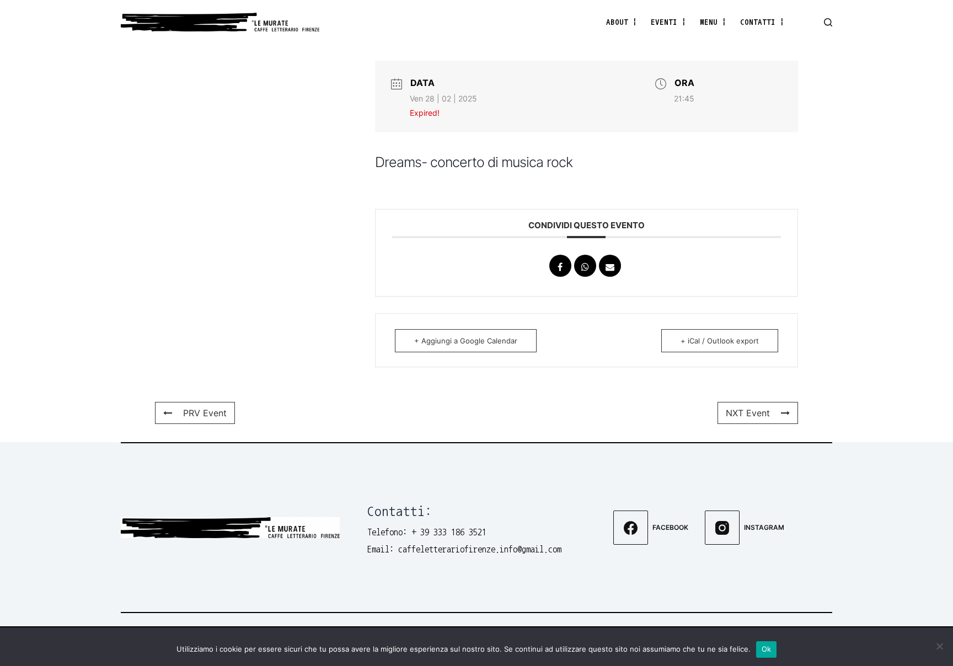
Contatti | (762, 22)
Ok (767, 648)
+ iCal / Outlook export (720, 340)
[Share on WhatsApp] (585, 266)
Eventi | (668, 22)
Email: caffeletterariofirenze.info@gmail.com (464, 549)
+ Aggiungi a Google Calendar (465, 340)
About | (621, 22)
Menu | (713, 22)
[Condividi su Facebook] (560, 266)
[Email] (610, 266)
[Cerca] (828, 22)
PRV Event (205, 412)
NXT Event (748, 412)
